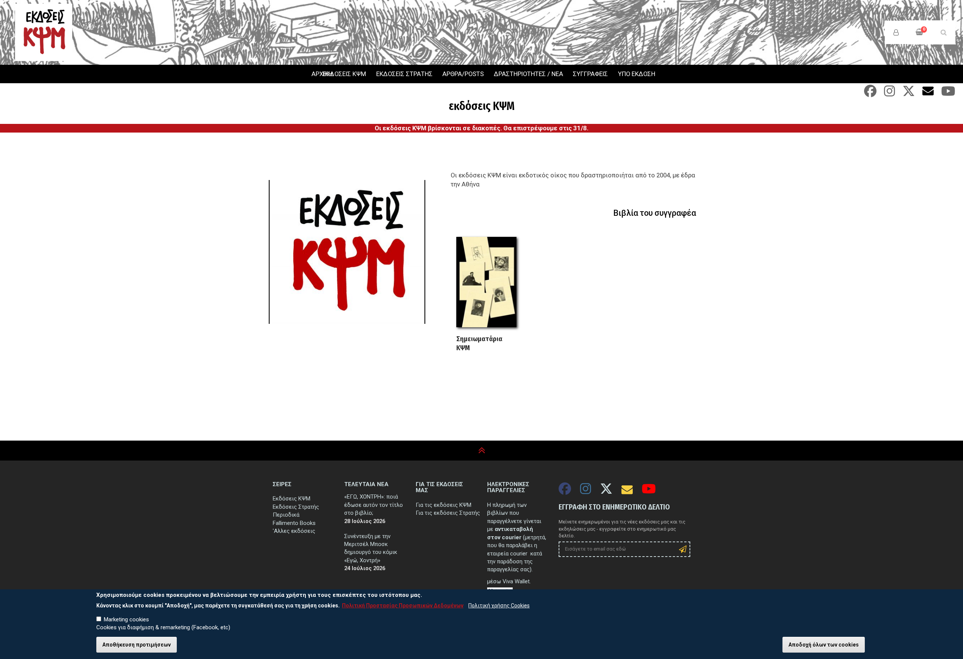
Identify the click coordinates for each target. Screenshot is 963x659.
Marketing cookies (126, 619)
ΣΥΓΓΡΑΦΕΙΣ (590, 74)
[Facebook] (870, 93)
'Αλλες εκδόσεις (294, 531)
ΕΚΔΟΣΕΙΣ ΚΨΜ (344, 74)
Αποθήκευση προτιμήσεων (136, 645)
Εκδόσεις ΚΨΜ (291, 498)
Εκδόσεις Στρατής (296, 506)
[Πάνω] (481, 450)
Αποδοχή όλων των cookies (823, 645)
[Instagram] (889, 93)
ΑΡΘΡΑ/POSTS (463, 74)
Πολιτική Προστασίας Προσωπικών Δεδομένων (402, 606)
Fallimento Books (294, 523)
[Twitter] (908, 93)
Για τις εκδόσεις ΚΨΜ (443, 505)
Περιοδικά (286, 514)
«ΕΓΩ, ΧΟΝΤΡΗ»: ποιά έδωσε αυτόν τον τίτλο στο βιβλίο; (373, 504)
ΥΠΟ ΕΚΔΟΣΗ (636, 74)
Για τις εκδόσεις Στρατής (448, 513)
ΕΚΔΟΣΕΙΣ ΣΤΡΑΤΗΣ (404, 74)
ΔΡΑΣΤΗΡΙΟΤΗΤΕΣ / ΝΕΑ (528, 74)
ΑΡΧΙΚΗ (312, 74)
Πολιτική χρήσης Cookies (499, 606)
